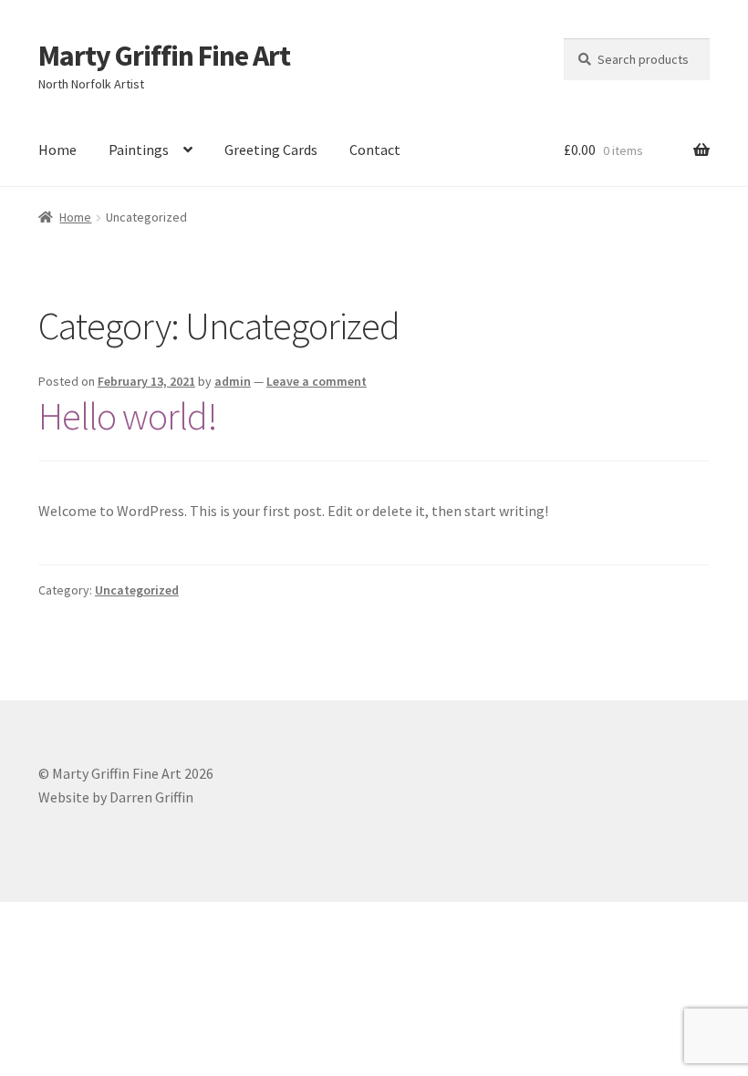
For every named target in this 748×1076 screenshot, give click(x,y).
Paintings (139, 149)
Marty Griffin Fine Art (164, 55)
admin (232, 381)
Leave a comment (316, 381)
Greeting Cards (270, 149)
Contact (374, 149)
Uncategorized (137, 590)
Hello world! (127, 416)
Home (57, 149)
